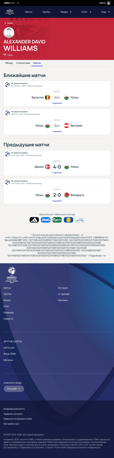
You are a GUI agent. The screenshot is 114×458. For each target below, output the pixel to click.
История (63, 287)
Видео (7, 300)
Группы (7, 294)
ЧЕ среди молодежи (10, 12)
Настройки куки (11, 423)
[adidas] (34, 220)
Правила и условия (13, 413)
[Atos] (45, 220)
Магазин (63, 300)
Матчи (37, 63)
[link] (28, 12)
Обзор (9, 63)
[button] (66, 12)
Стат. (7, 306)
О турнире (63, 294)
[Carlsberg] (57, 220)
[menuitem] (30, 12)
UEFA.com (9, 347)
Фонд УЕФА (10, 353)
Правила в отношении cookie (18, 418)
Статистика (23, 63)
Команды (9, 312)
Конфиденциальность (14, 408)
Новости (8, 318)
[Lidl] (68, 220)
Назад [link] (9, 23)
